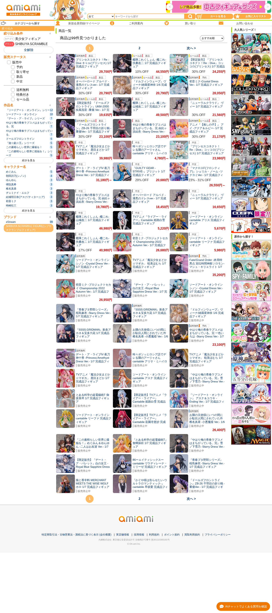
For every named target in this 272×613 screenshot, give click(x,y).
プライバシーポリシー (218, 534)
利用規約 (154, 534)
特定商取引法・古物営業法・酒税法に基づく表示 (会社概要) (76, 534)
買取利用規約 (192, 534)
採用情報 (139, 534)
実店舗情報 (122, 534)
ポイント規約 (172, 534)
